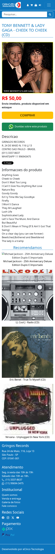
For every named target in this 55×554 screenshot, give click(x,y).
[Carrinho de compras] (31, 5)
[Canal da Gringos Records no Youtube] (17, 517)
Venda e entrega (11, 498)
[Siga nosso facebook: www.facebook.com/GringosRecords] (3, 517)
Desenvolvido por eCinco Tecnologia (23, 549)
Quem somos (9, 495)
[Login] (40, 5)
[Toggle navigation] (49, 5)
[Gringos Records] (11, 5)
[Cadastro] (28, 5)
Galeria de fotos (11, 502)
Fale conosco (9, 506)
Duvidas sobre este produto (30, 126)
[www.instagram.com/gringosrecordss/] (8, 517)
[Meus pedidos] (36, 5)
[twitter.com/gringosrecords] (13, 517)
